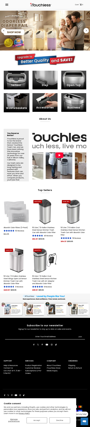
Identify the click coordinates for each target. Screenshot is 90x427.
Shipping (71, 365)
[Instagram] (51, 345)
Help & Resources (11, 365)
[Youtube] (47, 345)
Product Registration (33, 365)
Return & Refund (75, 368)
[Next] (86, 30)
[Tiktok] (56, 345)
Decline (59, 420)
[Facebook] (33, 345)
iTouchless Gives (53, 368)
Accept (37, 420)
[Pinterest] (42, 345)
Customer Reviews (32, 368)
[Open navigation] (6, 5)
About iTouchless (54, 365)
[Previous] (3, 30)
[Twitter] (38, 345)
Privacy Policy (24, 413)
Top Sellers (45, 190)
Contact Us (8, 368)
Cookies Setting (77, 420)
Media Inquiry (52, 371)
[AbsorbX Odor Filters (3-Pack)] (16, 211)
